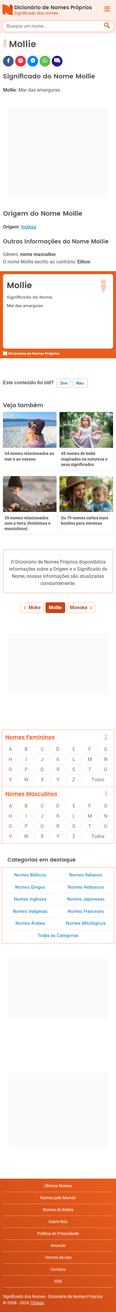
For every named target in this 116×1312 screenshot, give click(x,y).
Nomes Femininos (30, 737)
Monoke (78, 607)
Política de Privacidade (58, 1233)
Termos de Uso (58, 1257)
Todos (97, 779)
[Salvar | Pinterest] (20, 61)
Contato (58, 1269)
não (80, 383)
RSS (58, 1281)
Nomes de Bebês (58, 1209)
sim (64, 383)
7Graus (37, 1302)
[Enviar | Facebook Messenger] (32, 61)
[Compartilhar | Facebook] (8, 61)
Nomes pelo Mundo (58, 1197)
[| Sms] (57, 61)
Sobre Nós (58, 1221)
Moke (35, 607)
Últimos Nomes (58, 1185)
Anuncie (58, 1245)
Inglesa (28, 227)
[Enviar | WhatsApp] (45, 61)
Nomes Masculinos (31, 794)
